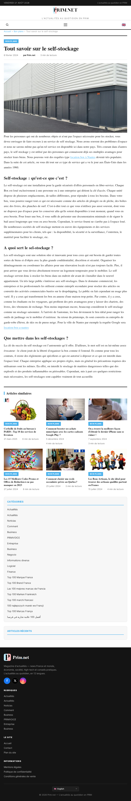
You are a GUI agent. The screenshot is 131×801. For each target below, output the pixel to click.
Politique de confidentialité (17, 771)
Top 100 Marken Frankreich (22, 594)
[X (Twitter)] (15, 681)
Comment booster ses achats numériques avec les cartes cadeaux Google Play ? (64, 432)
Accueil (7, 31)
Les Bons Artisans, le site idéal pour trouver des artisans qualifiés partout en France (107, 482)
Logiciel (11, 566)
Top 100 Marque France (20, 577)
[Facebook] (7, 681)
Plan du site (10, 752)
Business (12, 532)
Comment (12, 526)
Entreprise (12, 543)
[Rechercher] (7, 24)
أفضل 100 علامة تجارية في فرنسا (24, 617)
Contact (8, 747)
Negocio (11, 554)
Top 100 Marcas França (20, 611)
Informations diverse (18, 560)
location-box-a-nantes (16, 327)
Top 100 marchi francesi (20, 600)
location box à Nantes (82, 157)
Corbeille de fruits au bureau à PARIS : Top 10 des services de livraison (20, 432)
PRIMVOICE (13, 537)
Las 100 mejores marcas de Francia (26, 588)
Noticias (11, 520)
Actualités (12, 509)
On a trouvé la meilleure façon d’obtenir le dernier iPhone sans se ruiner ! (106, 432)
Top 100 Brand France (19, 583)
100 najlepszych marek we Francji (25, 605)
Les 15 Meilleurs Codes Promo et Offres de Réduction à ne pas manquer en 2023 (21, 482)
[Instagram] (23, 681)
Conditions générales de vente (20, 776)
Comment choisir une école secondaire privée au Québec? (61, 480)
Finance (11, 571)
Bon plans (18, 31)
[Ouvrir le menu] (65, 24)
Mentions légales (12, 767)
